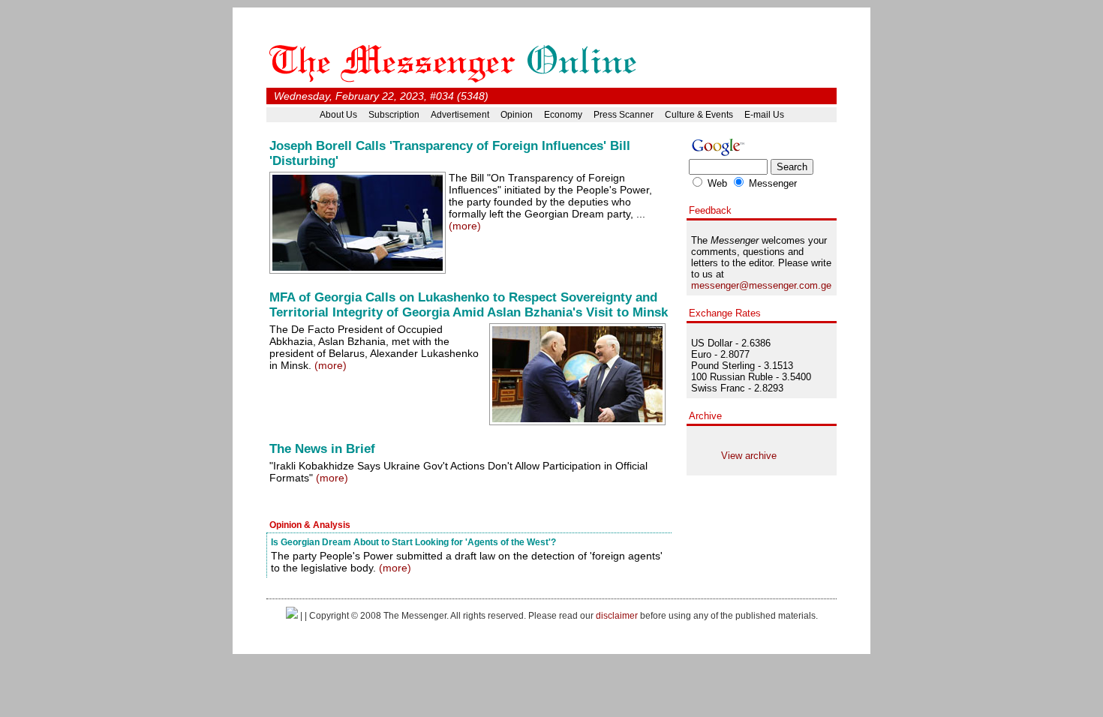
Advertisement (460, 115)
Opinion (516, 115)
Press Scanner (624, 115)
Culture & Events (699, 115)
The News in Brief (322, 449)
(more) (465, 226)
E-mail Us (764, 115)
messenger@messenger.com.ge (761, 285)
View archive (749, 455)
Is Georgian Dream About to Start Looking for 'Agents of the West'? (413, 542)
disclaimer (617, 615)
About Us (338, 115)
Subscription (393, 115)
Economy (563, 115)
